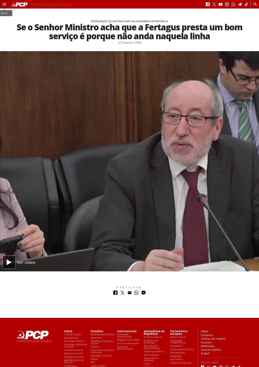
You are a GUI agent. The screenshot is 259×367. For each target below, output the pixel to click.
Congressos (70, 366)
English (205, 353)
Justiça (94, 359)
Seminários (176, 359)
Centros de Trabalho (213, 338)
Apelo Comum (178, 337)
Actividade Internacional (124, 335)
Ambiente (96, 338)
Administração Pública (103, 334)
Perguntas (175, 356)
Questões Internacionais (125, 348)
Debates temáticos (154, 351)
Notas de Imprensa (180, 363)
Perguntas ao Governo (151, 359)
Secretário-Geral (73, 350)
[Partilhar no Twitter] (122, 293)
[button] (4, 4)
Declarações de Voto (181, 349)
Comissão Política (74, 341)
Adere (204, 331)
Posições (97, 331)
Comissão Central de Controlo (75, 346)
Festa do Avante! (211, 349)
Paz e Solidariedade (128, 343)
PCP (93, 362)
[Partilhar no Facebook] (115, 293)
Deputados (176, 346)
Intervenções (151, 355)
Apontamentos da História (74, 361)
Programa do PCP (74, 357)
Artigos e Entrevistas (128, 340)
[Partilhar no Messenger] (143, 293)
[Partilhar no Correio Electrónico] (129, 293)
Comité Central (72, 334)
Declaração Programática (177, 342)
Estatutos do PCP (73, 353)
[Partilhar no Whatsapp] (136, 293)
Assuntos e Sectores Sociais (102, 342)
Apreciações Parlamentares (152, 347)
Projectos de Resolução (151, 342)
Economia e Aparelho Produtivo (103, 351)
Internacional (126, 331)
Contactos (207, 335)
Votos (147, 364)
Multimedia (207, 346)
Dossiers (206, 342)
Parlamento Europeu (179, 332)
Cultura (95, 347)
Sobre (68, 331)
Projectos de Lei (153, 337)
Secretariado (71, 338)
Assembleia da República (154, 332)
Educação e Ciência (101, 356)
